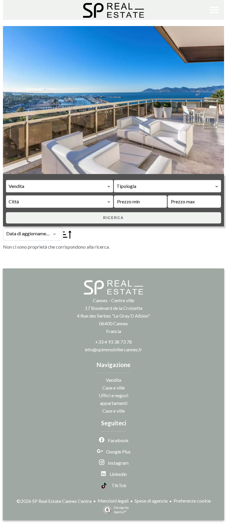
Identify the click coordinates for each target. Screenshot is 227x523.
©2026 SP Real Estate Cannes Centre (54, 501)
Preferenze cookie (192, 500)
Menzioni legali (113, 500)
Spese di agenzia (151, 500)
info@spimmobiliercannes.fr (113, 349)
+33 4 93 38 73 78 (113, 342)
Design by (121, 509)
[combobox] (59, 186)
